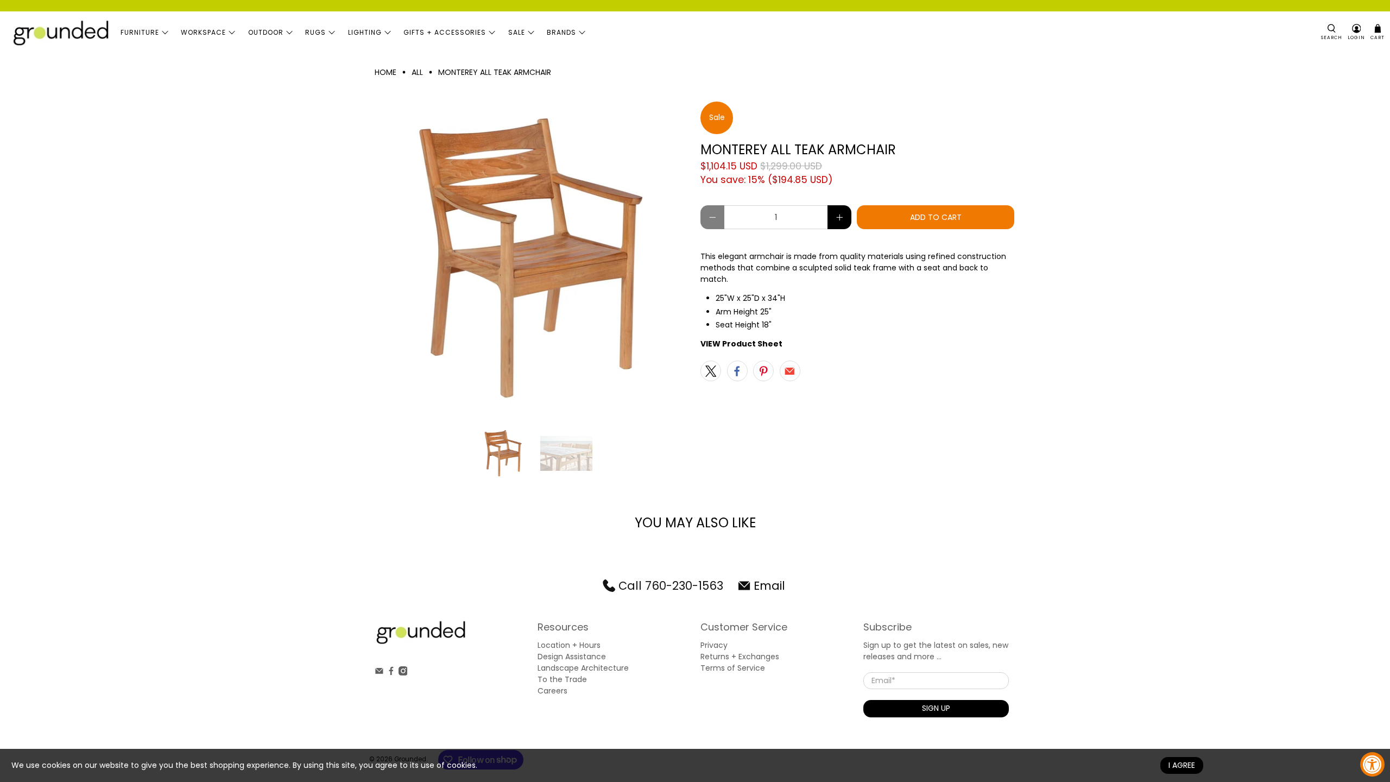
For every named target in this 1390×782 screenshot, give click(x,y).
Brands (561, 32)
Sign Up (936, 708)
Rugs (315, 32)
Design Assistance (572, 656)
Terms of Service (732, 668)
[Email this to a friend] (790, 371)
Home (385, 72)
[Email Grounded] (379, 672)
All (417, 72)
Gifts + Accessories (444, 32)
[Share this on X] (710, 371)
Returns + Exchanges (739, 656)
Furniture (140, 32)
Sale (516, 32)
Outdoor (265, 32)
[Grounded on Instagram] (403, 672)
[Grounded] (60, 32)
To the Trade (562, 679)
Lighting (365, 32)
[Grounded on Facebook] (391, 672)
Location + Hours (569, 645)
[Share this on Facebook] (737, 371)
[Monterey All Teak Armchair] (532, 259)
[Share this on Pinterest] (763, 371)
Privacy (714, 645)
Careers (552, 690)
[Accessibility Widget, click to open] (1372, 764)
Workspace (203, 32)
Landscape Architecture (583, 668)
